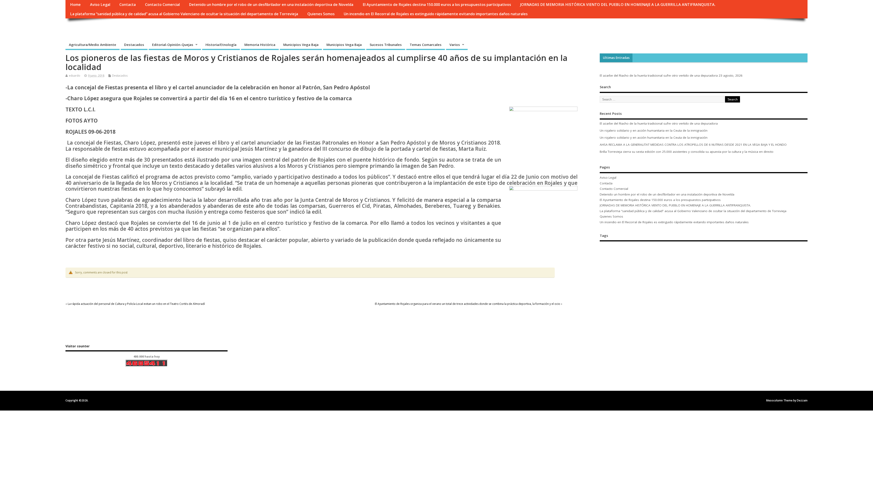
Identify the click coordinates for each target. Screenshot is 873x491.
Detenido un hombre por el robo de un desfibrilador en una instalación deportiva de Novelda (271, 4)
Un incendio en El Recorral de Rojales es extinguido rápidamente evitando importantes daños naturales (436, 13)
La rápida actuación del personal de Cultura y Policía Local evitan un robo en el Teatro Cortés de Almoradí (136, 304)
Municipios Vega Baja (301, 44)
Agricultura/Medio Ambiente (92, 44)
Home (75, 4)
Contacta (127, 4)
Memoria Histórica (259, 44)
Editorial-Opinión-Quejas (172, 44)
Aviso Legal (100, 4)
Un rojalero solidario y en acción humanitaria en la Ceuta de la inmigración (653, 130)
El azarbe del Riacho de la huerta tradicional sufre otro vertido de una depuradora (659, 75)
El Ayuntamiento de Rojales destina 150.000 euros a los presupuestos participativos (437, 4)
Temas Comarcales (426, 44)
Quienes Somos (321, 13)
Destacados (134, 44)
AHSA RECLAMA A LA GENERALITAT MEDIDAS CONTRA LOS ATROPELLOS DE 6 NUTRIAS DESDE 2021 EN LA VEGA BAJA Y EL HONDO (694, 145)
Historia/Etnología (221, 44)
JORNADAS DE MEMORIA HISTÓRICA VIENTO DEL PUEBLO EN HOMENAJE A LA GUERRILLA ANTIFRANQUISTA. (617, 4)
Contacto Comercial (162, 4)
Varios (454, 44)
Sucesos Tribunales (386, 44)
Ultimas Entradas (616, 58)
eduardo (74, 76)
